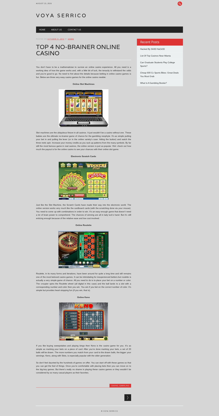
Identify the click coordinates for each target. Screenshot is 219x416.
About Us (56, 29)
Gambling (124, 385)
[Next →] (127, 397)
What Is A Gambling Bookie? (153, 83)
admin (71, 39)
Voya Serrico (61, 15)
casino (114, 385)
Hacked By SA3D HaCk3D (152, 49)
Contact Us (74, 29)
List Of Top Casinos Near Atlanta (155, 56)
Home (42, 29)
